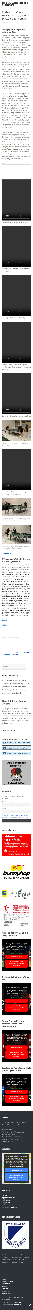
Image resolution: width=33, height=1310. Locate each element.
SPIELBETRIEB (6, 1284)
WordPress (17, 1302)
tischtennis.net (7, 1205)
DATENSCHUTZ (6, 1293)
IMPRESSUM (6, 1291)
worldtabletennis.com (10, 1207)
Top (29, 1305)
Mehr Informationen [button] (16, 953)
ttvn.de (4, 1195)
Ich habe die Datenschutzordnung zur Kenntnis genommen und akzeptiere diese (15, 816)
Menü (28, 3)
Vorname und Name (8, 802)
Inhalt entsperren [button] (16, 957)
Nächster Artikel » (23, 653)
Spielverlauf (6, 554)
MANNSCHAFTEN (7, 1281)
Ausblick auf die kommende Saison (14, 687)
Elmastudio (17, 1305)
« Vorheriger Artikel (10, 655)
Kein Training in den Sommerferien (14, 690)
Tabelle (4, 625)
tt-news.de (6, 1202)
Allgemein (15, 637)
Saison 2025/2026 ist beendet (12, 693)
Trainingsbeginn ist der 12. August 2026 (15, 684)
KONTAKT (5, 1288)
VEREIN (4, 1279)
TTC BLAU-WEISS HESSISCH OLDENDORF (15, 3)
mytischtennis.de (8, 1198)
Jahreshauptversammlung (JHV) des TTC (15, 680)
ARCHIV (4, 1286)
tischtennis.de (7, 1200)
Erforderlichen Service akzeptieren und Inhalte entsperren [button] (16, 963)
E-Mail (4, 808)
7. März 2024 (6, 22)
